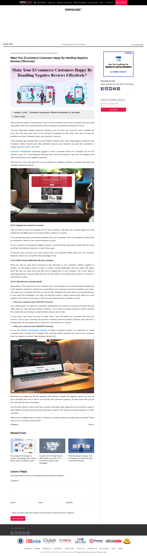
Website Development (60, 112)
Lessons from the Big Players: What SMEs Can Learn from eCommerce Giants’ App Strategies (50, 459)
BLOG (114, 549)
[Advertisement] (74, 27)
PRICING (37, 549)
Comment (14, 481)
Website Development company (34, 330)
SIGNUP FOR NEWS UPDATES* (113, 100)
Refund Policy (101, 552)
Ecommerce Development (47, 53)
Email (41, 502)
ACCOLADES (104, 549)
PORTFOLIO (58, 549)
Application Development (26, 53)
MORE (120, 549)
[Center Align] (35, 2)
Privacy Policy (91, 552)
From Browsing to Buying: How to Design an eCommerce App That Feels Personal (80, 458)
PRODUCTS (47, 549)
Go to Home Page (138, 45)
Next (91, 424)
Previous (14, 424)
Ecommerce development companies (25, 151)
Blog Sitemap (81, 552)
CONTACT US (92, 549)
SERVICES (28, 549)
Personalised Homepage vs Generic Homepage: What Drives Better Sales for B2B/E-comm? (23, 458)
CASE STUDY (69, 549)
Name (13, 502)
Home (12, 53)
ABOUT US (80, 549)
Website (69, 502)
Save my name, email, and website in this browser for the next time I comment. (43, 513)
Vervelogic (76, 112)
